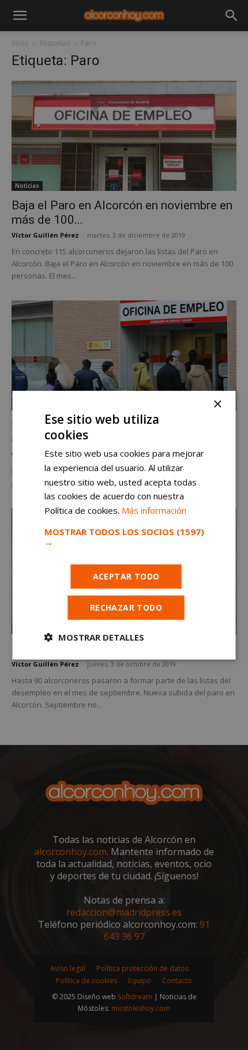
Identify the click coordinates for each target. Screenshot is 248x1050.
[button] (124, 536)
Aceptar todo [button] (126, 576)
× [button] (217, 404)
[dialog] (124, 525)
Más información (154, 510)
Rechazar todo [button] (126, 607)
